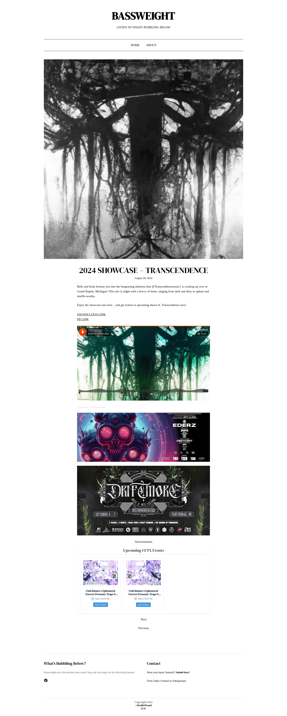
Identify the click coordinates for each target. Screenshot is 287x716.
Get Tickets (100, 604)
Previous (143, 628)
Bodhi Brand (144, 705)
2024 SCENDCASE (98, 407)
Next (143, 619)
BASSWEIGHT (143, 15)
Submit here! (183, 672)
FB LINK (83, 319)
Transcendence (83, 407)
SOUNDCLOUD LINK (91, 314)
